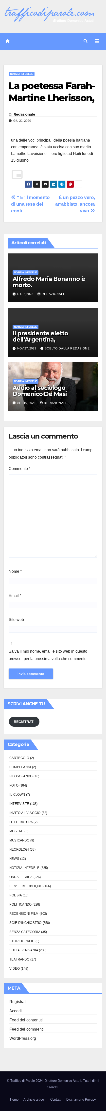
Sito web (16, 619)
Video (14, 968)
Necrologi (19, 849)
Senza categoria (24, 932)
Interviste (19, 804)
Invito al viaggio (24, 813)
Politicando (20, 904)
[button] (86, 41)
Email (15, 595)
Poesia (15, 895)
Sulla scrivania (23, 950)
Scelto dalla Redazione (67, 348)
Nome (15, 571)
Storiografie (21, 941)
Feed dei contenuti (26, 1020)
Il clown (17, 794)
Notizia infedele (21, 74)
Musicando (19, 840)
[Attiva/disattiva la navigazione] (96, 41)
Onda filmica (20, 877)
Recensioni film (23, 913)
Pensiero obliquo (25, 886)
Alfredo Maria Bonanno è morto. (49, 282)
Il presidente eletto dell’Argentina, (40, 336)
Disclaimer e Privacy (81, 1099)
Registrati (18, 1002)
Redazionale (24, 114)
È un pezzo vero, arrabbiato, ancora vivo (75, 204)
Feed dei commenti (26, 1029)
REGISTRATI (24, 722)
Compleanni (20, 767)
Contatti (55, 1099)
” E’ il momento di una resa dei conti (30, 204)
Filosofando (21, 776)
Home (14, 1099)
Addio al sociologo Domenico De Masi (40, 390)
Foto (13, 785)
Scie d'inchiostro (25, 923)
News (14, 859)
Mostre (16, 831)
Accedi (15, 1011)
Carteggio (19, 758)
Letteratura (21, 822)
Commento (19, 469)
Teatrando (19, 959)
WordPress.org (22, 1038)
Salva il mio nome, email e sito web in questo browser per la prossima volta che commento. (48, 655)
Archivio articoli (34, 1099)
